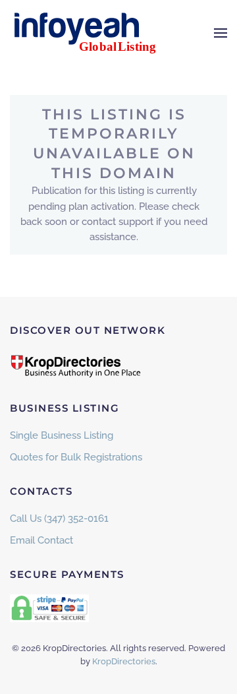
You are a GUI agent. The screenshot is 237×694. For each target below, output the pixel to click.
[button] (220, 33)
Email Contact (41, 540)
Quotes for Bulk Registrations (76, 457)
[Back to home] (92, 33)
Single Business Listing (61, 435)
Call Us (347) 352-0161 (59, 518)
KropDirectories (123, 661)
